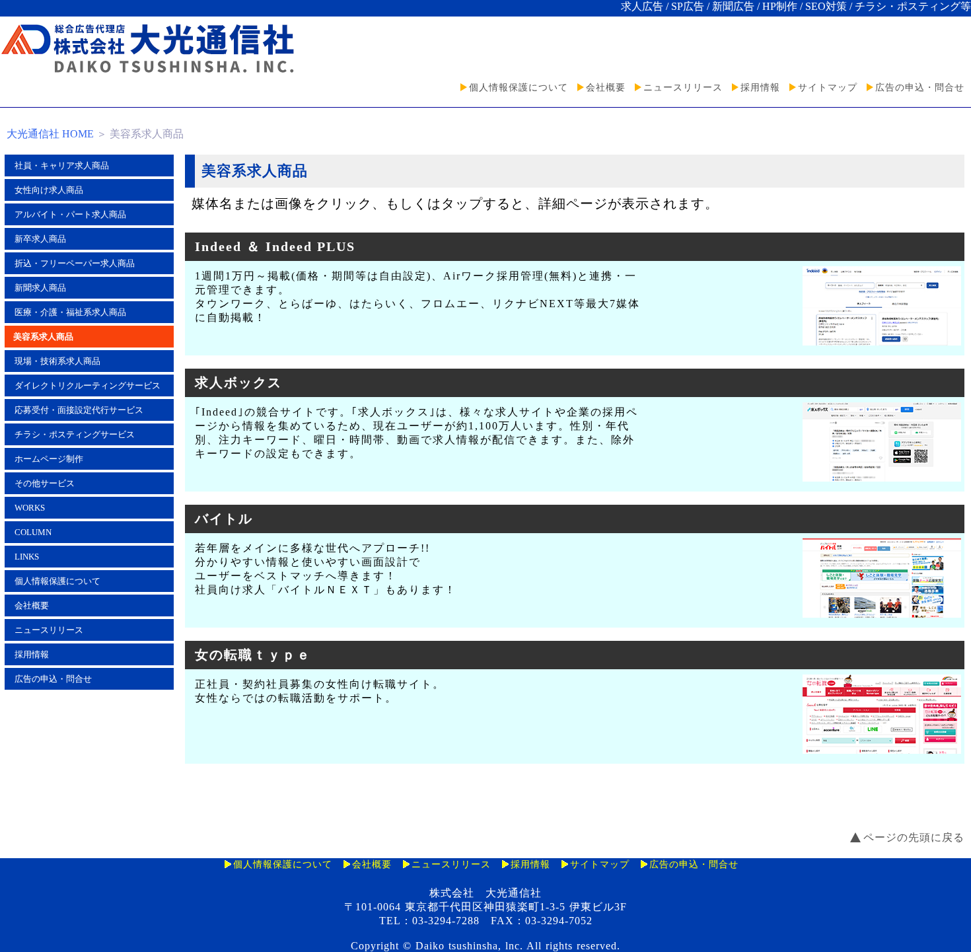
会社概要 (606, 87)
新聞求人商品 (40, 288)
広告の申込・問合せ (919, 87)
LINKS (27, 557)
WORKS (30, 508)
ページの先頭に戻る (913, 837)
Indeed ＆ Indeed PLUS (275, 246)
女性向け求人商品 (49, 190)
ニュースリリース (683, 87)
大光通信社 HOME (50, 133)
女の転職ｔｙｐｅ (253, 654)
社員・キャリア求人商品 (62, 165)
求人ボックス (238, 382)
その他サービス (45, 483)
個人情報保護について (518, 87)
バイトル (224, 518)
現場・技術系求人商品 (57, 361)
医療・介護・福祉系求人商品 (70, 312)
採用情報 (760, 87)
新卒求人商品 (40, 239)
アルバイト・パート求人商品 (70, 214)
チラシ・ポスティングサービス (75, 434)
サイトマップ (827, 87)
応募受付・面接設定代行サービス (79, 410)
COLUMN (33, 532)
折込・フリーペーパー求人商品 (75, 263)
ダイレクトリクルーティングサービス (88, 385)
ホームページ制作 (49, 459)
